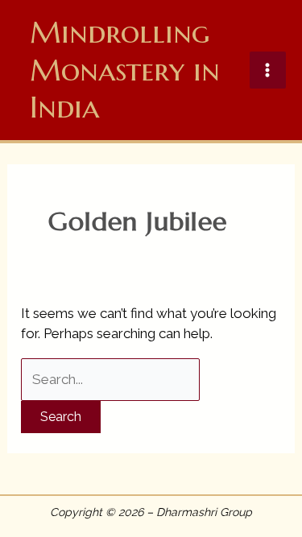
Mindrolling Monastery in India (125, 69)
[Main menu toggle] (268, 70)
